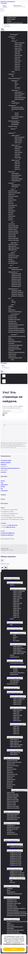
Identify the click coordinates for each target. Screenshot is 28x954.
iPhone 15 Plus (11, 216)
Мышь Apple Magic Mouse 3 (15, 341)
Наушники (10, 748)
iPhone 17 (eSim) (12, 199)
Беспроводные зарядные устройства (14, 349)
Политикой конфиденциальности (14, 944)
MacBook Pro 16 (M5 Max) (17, 295)
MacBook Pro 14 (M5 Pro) (17, 292)
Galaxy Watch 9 (18, 92)
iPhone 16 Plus (11, 210)
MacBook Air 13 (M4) (16, 277)
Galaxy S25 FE (18, 60)
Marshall (17, 114)
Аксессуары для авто (13, 347)
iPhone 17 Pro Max (12, 190)
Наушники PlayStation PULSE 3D (16, 328)
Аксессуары (4, 490)
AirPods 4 (10, 259)
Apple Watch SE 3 (12, 246)
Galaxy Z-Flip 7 (18, 48)
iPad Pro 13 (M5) (12, 236)
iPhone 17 (10, 201)
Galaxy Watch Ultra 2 (19, 93)
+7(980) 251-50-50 (8, 378)
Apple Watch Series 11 (13, 244)
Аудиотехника (11, 658)
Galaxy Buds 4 (15, 186)
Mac (2, 488)
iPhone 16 (10, 208)
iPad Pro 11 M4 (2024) (13, 238)
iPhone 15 (10, 214)
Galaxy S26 (17, 53)
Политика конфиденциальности (15, 22)
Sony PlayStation (15, 122)
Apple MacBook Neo (12, 842)
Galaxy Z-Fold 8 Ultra (19, 42)
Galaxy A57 (17, 62)
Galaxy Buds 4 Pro (16, 184)
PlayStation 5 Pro (12, 315)
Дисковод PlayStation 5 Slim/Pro (16, 324)
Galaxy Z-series (14, 694)
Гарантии (3, 464)
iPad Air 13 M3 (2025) (13, 232)
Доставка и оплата (11, 17)
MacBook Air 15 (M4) (16, 279)
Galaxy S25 (17, 58)
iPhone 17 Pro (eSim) (13, 196)
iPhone (13, 38)
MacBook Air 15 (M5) (16, 275)
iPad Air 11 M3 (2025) (13, 231)
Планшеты (10, 620)
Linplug (11, 549)
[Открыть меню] (4, 381)
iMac (13, 300)
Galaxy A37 (17, 64)
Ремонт (3, 499)
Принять (14, 949)
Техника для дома (12, 126)
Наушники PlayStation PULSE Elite (16, 330)
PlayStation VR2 (12, 321)
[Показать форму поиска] (2, 9)
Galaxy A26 (17, 66)
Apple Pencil (11, 339)
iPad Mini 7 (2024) (12, 229)
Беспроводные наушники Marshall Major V (16, 337)
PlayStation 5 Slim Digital (14, 319)
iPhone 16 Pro (11, 207)
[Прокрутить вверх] (2, 568)
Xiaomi (13, 71)
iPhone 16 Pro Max (12, 205)
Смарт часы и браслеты (13, 626)
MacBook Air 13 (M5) (16, 273)
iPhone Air (10, 198)
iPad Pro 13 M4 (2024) (13, 240)
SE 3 (16, 86)
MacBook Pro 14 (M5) (16, 290)
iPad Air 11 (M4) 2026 (13, 225)
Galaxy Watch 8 (18, 95)
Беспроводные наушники (17, 664)
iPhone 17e (11, 203)
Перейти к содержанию (8, 1)
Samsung (12, 586)
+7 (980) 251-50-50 (6, 12)
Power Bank (11, 343)
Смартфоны (10, 580)
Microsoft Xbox (15, 124)
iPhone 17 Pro (11, 194)
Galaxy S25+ (17, 57)
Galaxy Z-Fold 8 (18, 44)
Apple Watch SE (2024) (13, 248)
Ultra (16, 82)
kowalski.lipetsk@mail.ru (8, 533)
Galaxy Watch (14, 642)
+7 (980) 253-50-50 (10, 527)
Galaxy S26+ (17, 51)
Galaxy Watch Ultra (19, 99)
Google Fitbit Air (15, 102)
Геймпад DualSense (13, 326)
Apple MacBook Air (12, 848)
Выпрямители (11, 309)
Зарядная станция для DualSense (16, 332)
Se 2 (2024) (17, 87)
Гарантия (9, 21)
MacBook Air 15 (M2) (16, 286)
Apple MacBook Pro (12, 866)
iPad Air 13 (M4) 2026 (13, 227)
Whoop (13, 101)
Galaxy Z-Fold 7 (18, 46)
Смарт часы (10, 735)
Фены (9, 308)
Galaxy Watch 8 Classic (20, 97)
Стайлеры (10, 306)
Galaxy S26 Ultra (18, 49)
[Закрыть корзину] (2, 560)
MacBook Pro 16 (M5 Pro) (17, 294)
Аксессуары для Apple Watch (15, 345)
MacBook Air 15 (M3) (16, 282)
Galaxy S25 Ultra (18, 55)
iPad (13, 75)
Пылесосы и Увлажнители (14, 311)
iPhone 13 (10, 219)
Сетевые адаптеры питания (15, 357)
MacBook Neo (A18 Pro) (17, 269)
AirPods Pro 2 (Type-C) (13, 255)
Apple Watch (4, 484)
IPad (2, 482)
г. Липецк (4, 6)
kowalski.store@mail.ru (7, 535)
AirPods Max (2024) (13, 263)
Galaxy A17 (17, 67)
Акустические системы (17, 107)
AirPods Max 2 (11, 261)
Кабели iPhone (12, 356)
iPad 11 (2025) (11, 223)
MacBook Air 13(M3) (16, 280)
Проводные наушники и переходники (17, 117)
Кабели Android (12, 354)
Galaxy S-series (14, 705)
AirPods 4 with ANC (13, 257)
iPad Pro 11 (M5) (12, 234)
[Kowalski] (4, 3)
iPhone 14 (10, 217)
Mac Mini (14, 301)
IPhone (3, 480)
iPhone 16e (11, 212)
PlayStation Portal (12, 323)
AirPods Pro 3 (11, 254)
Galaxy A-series (14, 722)
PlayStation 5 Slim (12, 317)
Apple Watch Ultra (12, 249)
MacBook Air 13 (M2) (16, 284)
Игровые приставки (13, 676)
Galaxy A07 (17, 69)
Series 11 (16, 84)
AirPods (16, 113)
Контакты (6, 24)
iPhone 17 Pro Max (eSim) (14, 192)
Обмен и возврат (11, 19)
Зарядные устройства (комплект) (16, 352)
